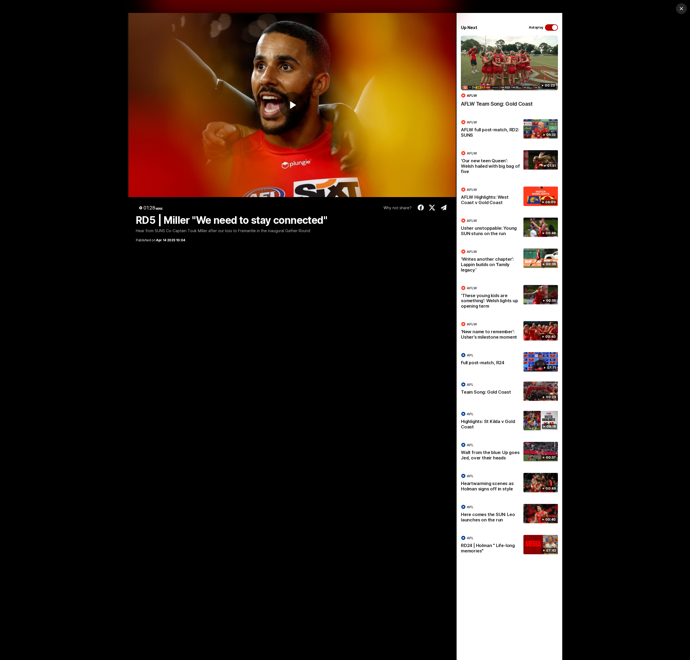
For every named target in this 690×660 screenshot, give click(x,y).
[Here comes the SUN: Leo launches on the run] (509, 514)
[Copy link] (443, 207)
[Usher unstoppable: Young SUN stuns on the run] (509, 228)
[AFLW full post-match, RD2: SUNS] (509, 129)
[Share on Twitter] (432, 207)
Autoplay (536, 27)
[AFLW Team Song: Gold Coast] (509, 74)
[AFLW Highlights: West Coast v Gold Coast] (509, 197)
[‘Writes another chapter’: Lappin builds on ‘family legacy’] (509, 261)
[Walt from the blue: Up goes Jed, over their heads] (509, 452)
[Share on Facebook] (420, 207)
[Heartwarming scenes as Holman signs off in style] (509, 483)
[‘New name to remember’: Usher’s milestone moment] (509, 331)
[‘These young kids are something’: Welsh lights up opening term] (509, 298)
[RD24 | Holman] (509, 545)
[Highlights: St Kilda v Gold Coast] (509, 421)
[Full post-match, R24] (509, 362)
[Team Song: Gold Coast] (509, 391)
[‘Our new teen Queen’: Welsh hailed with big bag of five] (509, 163)
